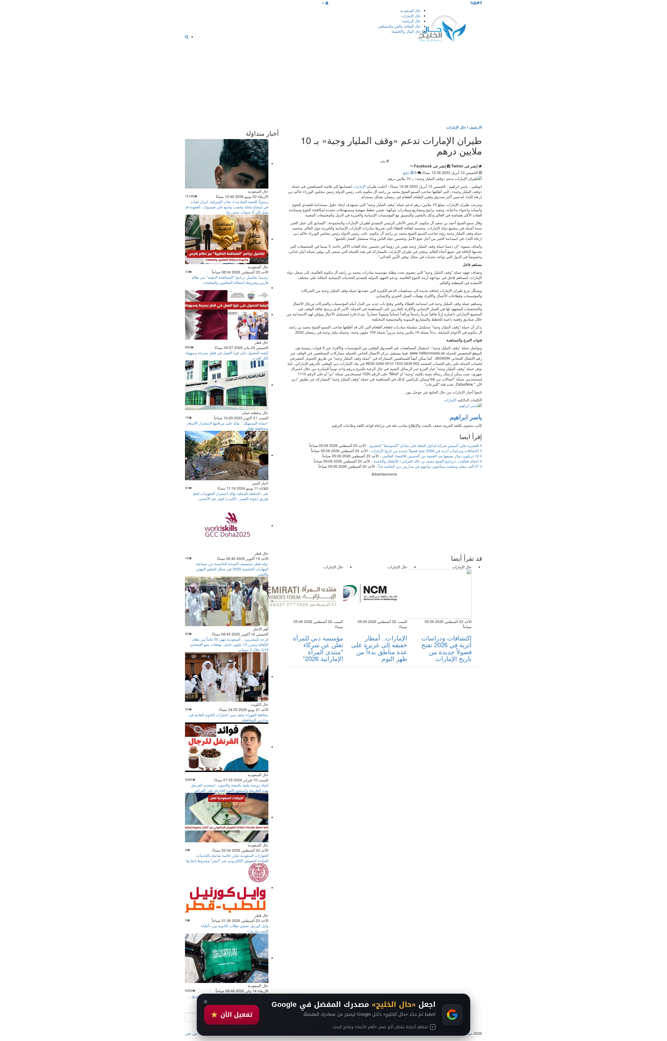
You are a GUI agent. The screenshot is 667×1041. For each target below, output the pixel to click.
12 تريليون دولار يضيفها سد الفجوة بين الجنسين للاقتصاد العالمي (431, 455)
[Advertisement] (333, 85)
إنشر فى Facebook (430, 166)
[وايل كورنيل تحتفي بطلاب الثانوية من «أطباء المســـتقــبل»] (226, 887)
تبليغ (406, 172)
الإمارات (359, 186)
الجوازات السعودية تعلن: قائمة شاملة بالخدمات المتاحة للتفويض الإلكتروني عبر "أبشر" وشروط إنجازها (227, 858)
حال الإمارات (411, 15)
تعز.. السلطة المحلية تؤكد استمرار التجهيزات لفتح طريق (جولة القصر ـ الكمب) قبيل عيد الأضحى (230, 496)
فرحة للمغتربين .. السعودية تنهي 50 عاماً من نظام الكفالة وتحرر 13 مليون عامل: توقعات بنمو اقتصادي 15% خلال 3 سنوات (229, 644)
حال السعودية (410, 10)
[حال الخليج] (442, 27)
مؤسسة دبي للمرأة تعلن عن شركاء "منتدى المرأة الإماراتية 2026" (318, 648)
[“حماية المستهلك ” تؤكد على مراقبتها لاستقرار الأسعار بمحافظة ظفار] (226, 384)
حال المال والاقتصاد (406, 31)
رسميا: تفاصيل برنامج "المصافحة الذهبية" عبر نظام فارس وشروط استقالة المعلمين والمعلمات (230, 280)
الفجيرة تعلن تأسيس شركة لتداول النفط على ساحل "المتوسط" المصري (424, 445)
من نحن (191, 1033)
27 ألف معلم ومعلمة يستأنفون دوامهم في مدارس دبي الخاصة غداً (429, 466)
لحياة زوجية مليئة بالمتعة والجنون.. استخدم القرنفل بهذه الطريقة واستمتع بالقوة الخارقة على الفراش (229, 787)
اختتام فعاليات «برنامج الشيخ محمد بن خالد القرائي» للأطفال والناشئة (427, 461)
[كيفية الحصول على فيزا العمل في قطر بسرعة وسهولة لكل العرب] (226, 314)
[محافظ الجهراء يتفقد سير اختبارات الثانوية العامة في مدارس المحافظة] (226, 676)
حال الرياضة (411, 20)
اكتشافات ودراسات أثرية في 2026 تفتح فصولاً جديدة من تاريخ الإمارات (425, 450)
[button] (325, 2)
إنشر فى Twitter (464, 166)
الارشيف (475, 127)
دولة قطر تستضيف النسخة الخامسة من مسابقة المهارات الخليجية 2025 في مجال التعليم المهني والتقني (232, 569)
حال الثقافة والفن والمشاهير (399, 26)
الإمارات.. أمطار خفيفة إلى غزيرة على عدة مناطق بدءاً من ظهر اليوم (379, 648)
